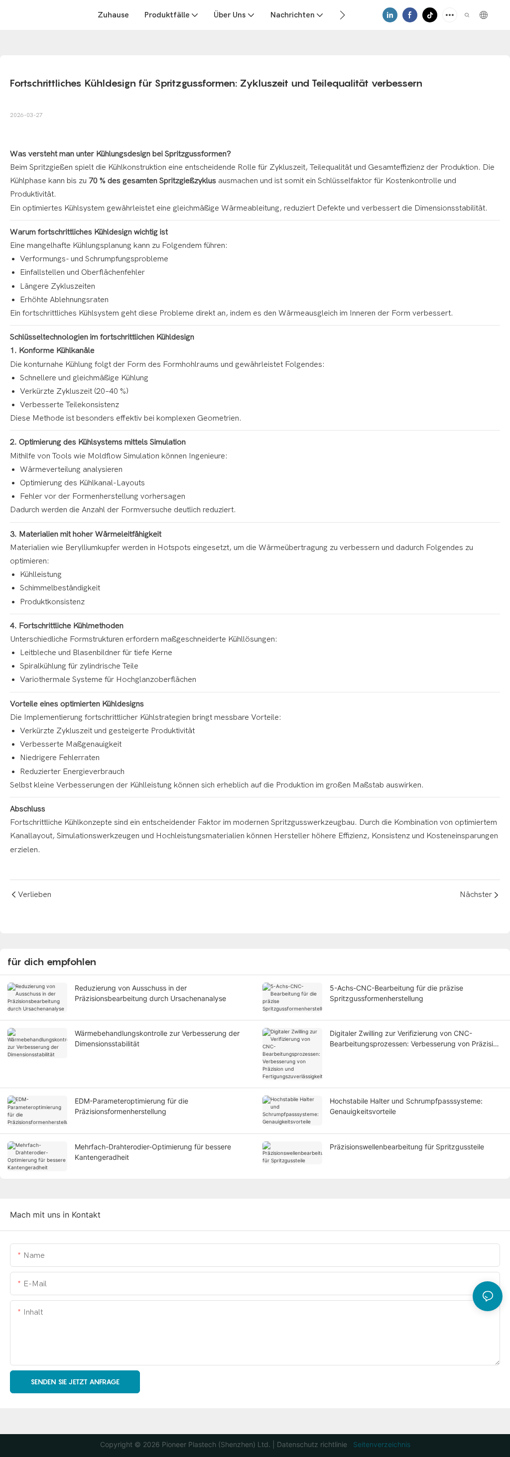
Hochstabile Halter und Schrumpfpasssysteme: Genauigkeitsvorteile (406, 1106)
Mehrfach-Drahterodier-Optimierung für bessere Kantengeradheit (153, 1151)
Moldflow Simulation (123, 455)
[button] (342, 14)
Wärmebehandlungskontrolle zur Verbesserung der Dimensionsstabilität (157, 1038)
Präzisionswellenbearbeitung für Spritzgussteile (407, 1146)
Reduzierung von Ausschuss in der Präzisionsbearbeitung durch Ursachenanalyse (150, 993)
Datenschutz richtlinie (313, 1444)
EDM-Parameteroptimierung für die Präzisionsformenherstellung (131, 1106)
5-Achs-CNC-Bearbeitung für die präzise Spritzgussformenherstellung (396, 993)
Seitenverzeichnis (380, 1444)
